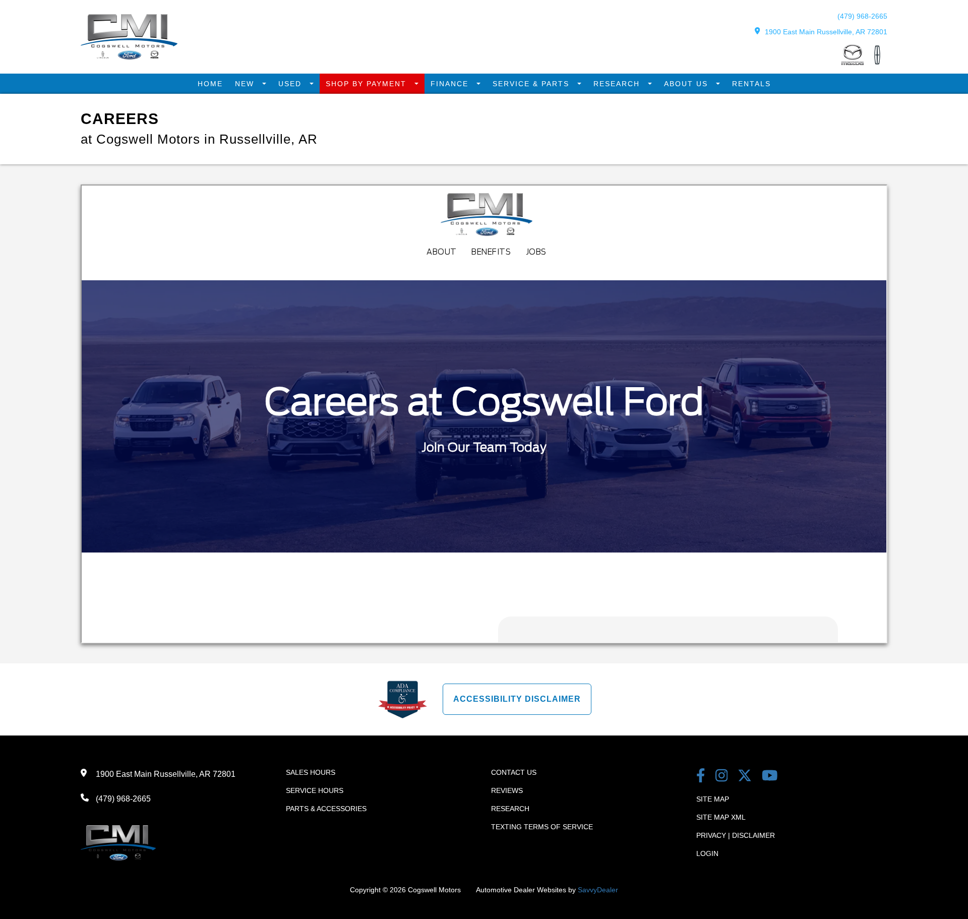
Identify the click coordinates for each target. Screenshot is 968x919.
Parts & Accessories (326, 809)
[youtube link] (770, 776)
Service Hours (314, 790)
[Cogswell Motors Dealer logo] (129, 56)
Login (707, 853)
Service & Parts (532, 84)
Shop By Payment (367, 84)
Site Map (712, 799)
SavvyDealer (598, 890)
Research (618, 84)
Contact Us (513, 772)
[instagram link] (721, 776)
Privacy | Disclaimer (735, 835)
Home (210, 84)
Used (291, 84)
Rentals (751, 84)
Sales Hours (310, 772)
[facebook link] (700, 776)
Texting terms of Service (542, 827)
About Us (687, 84)
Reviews (507, 790)
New (246, 84)
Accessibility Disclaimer (517, 699)
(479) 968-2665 (862, 16)
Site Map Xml (721, 817)
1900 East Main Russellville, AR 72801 (826, 32)
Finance (451, 84)
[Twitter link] (745, 776)
